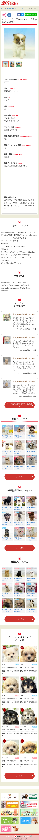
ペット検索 (10, 8)
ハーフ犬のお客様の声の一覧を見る (19, 405)
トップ (3, 8)
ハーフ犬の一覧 (19, 8)
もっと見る (19, 477)
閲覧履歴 (31, 4)
